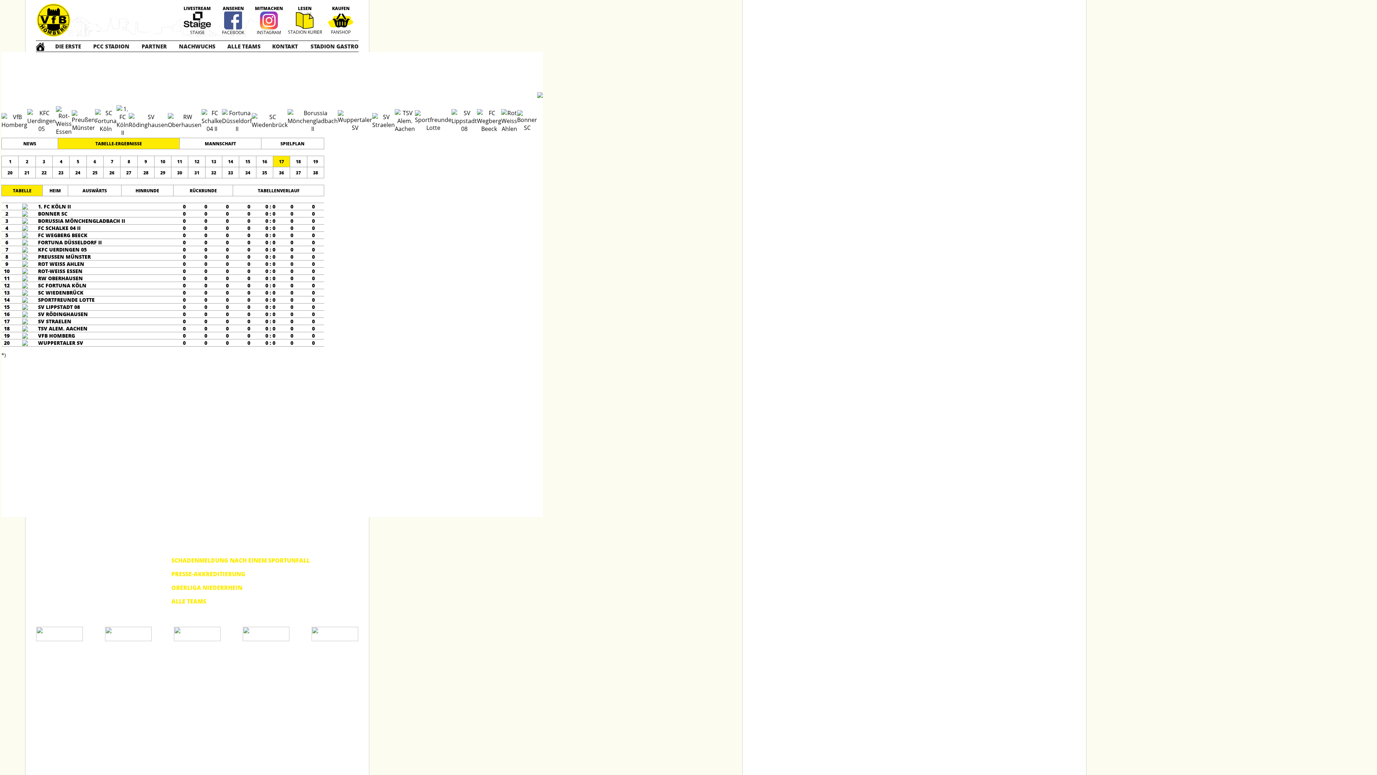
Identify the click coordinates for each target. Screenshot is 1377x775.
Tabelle (22, 191)
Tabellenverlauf (278, 191)
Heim (55, 191)
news (30, 144)
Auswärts (94, 191)
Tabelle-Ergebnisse (118, 144)
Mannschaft (220, 144)
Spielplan (292, 144)
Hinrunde (147, 191)
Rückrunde (203, 191)
